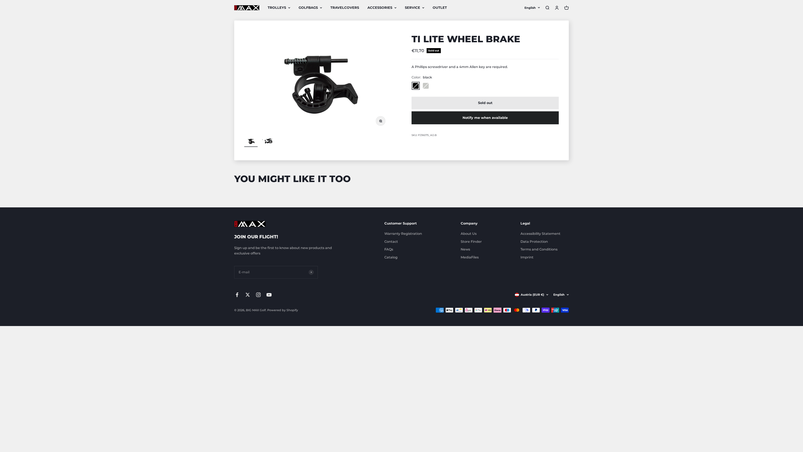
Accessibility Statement (540, 234)
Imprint (526, 257)
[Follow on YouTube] (269, 295)
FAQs (388, 249)
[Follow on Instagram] (258, 295)
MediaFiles (470, 257)
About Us (469, 234)
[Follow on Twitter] (248, 295)
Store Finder (471, 242)
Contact (391, 242)
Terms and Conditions (538, 249)
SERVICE (412, 8)
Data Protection (534, 242)
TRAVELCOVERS (344, 8)
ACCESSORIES (379, 8)
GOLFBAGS (308, 8)
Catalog (391, 257)
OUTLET (440, 8)
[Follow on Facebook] (237, 295)
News (465, 249)
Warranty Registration (403, 234)
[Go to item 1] (251, 142)
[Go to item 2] (267, 142)
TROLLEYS (277, 8)
